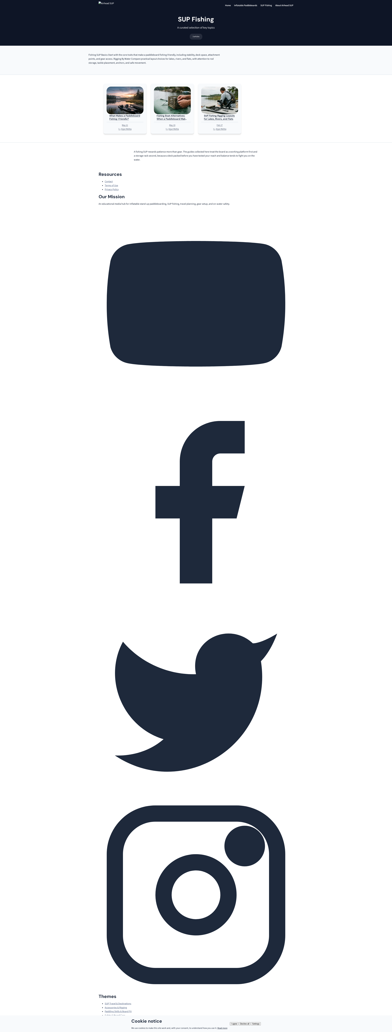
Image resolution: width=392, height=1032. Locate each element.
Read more (222, 1028)
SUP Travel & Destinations (118, 1003)
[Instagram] (196, 991)
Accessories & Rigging (116, 1007)
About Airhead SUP (284, 5)
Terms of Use (111, 185)
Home (228, 5)
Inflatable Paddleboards (245, 5)
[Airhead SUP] (116, 6)
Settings (256, 1024)
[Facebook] (196, 599)
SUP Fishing (266, 5)
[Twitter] (196, 795)
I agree (234, 1024)
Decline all (244, 1024)
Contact (109, 181)
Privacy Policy (112, 189)
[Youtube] (196, 402)
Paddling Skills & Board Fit (118, 1011)
